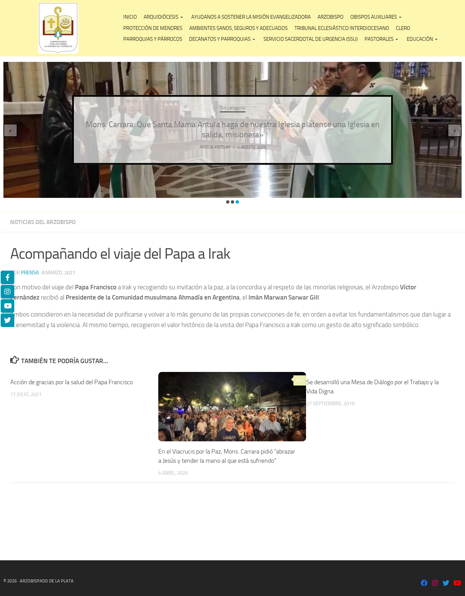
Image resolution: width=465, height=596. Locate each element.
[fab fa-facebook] (424, 583)
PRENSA (30, 273)
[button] (227, 202)
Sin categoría (233, 107)
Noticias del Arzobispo (43, 222)
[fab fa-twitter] (446, 583)
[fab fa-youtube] (456, 583)
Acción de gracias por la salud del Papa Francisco (71, 382)
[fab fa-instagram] (435, 583)
